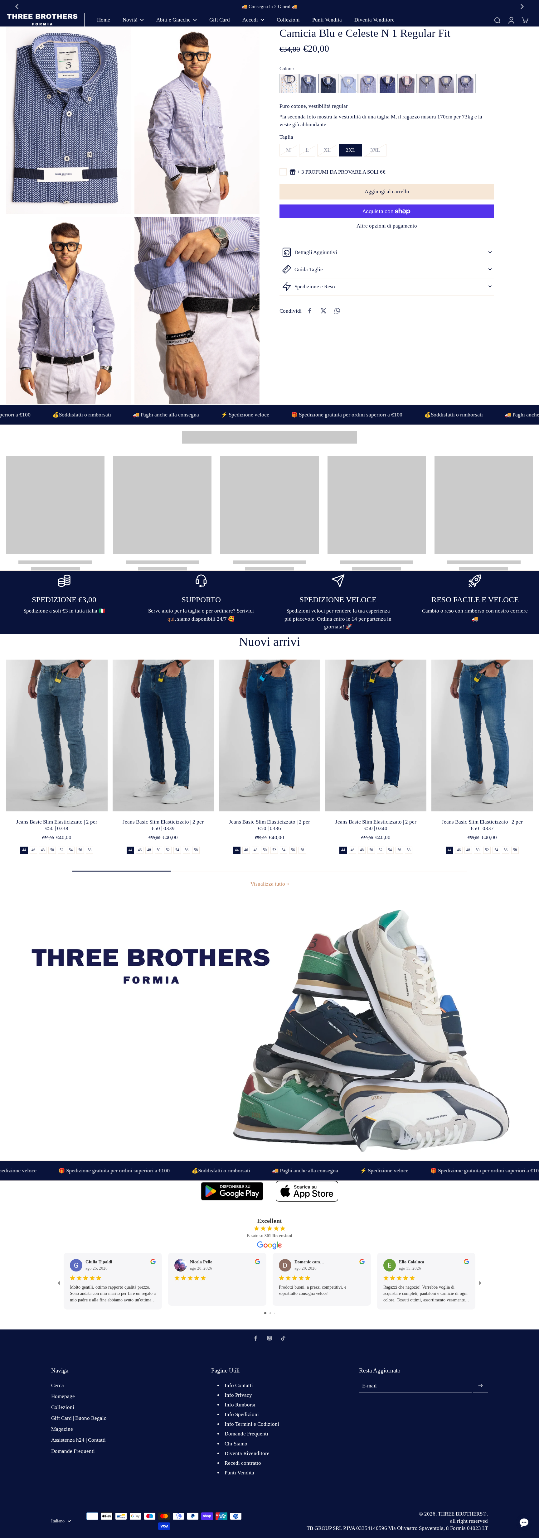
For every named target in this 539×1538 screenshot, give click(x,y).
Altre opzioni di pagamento (387, 226)
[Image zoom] (68, 120)
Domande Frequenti (73, 1451)
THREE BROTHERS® (462, 1514)
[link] (287, 884)
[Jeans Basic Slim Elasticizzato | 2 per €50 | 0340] (375, 735)
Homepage (63, 1396)
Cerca (57, 1385)
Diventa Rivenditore (247, 1453)
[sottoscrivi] (480, 1385)
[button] (386, 191)
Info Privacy (238, 1395)
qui (171, 619)
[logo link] (232, 1191)
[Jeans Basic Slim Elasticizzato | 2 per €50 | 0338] (57, 735)
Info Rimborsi (240, 1405)
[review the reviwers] (153, 1261)
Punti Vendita (239, 1473)
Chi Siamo (236, 1444)
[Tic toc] (283, 1338)
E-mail (369, 1386)
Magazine (62, 1429)
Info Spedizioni (242, 1414)
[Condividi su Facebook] (310, 311)
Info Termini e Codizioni (252, 1424)
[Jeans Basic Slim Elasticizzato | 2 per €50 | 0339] (163, 735)
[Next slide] (522, 6)
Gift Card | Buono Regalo (79, 1418)
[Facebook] (256, 1338)
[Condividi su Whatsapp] (337, 311)
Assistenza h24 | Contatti (78, 1440)
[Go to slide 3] (274, 1313)
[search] (497, 20)
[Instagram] (269, 1338)
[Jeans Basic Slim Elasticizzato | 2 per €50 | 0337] (482, 735)
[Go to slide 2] (270, 1313)
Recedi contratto (243, 1463)
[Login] (511, 19)
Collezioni (62, 1407)
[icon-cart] (525, 20)
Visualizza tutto (267, 884)
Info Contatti (239, 1385)
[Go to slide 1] (265, 1313)
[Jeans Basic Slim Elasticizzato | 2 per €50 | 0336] (269, 735)
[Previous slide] (16, 6)
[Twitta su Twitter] (323, 311)
